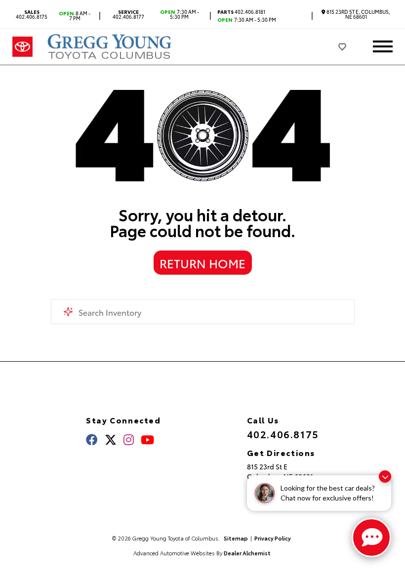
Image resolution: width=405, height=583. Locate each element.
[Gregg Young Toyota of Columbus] (111, 46)
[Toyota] (22, 47)
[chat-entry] (371, 537)
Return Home (202, 262)
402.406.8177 (128, 14)
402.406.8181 (241, 11)
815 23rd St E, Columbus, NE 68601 (357, 14)
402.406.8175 (31, 14)
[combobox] (203, 311)
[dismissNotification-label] (385, 476)
